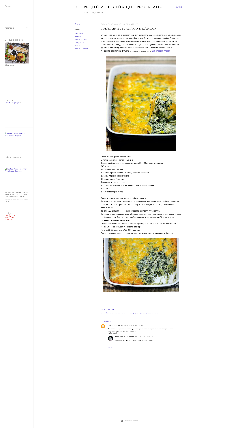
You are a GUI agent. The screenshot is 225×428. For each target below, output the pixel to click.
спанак (78, 46)
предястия (79, 43)
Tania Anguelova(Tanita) (124, 337)
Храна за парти (81, 49)
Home (86, 13)
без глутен (79, 33)
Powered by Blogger (131, 421)
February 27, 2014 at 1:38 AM (133, 325)
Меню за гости (81, 40)
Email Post (110, 310)
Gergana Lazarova (115, 325)
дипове (78, 36)
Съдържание (97, 13)
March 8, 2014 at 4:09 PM (144, 337)
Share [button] (77, 24)
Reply (110, 347)
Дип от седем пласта (161, 51)
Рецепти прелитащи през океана (123, 7)
